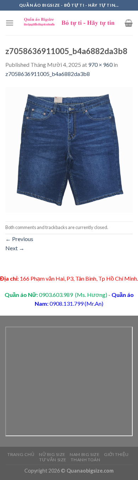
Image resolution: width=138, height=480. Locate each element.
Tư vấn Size (53, 459)
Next (14, 248)
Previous (19, 238)
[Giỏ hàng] (129, 23)
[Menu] (9, 22)
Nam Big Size (84, 454)
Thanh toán (85, 459)
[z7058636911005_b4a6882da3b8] (69, 149)
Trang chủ (21, 454)
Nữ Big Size (52, 454)
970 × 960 (100, 64)
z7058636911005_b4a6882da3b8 (47, 73)
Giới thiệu (116, 454)
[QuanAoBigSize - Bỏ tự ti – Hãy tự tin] (69, 23)
